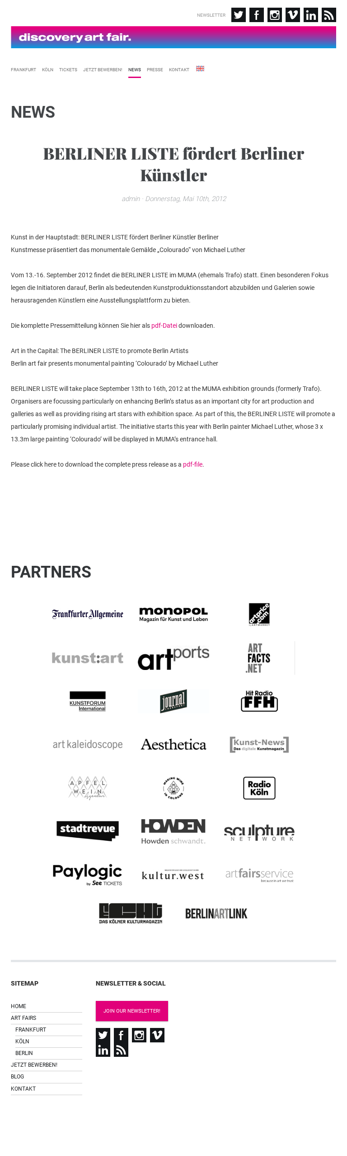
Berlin (24, 1053)
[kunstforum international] (88, 701)
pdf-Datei (164, 325)
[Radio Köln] (259, 788)
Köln (47, 69)
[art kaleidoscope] (88, 744)
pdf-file (192, 464)
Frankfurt (23, 69)
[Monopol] (173, 614)
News (134, 69)
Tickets (68, 69)
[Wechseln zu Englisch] (199, 68)
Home (18, 1006)
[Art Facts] (259, 658)
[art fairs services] (259, 875)
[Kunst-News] (259, 744)
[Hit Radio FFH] (259, 701)
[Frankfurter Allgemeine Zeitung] (88, 615)
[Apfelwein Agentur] (88, 788)
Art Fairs (23, 1018)
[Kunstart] (88, 658)
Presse (155, 69)
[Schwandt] (173, 831)
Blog (17, 1076)
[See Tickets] (88, 875)
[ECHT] (131, 913)
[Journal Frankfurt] (173, 701)
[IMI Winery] (173, 788)
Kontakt (179, 69)
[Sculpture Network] (259, 831)
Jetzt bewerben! (102, 69)
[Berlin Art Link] (216, 913)
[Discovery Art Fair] (173, 37)
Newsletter (211, 15)
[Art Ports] (173, 657)
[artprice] (259, 614)
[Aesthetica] (173, 744)
